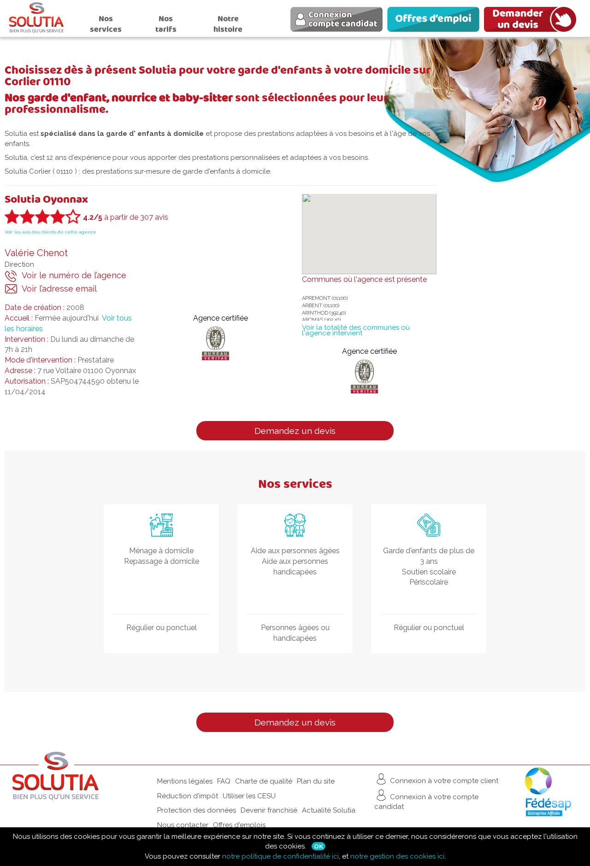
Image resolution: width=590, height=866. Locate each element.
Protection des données (196, 810)
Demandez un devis (295, 431)
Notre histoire (227, 23)
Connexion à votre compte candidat (426, 802)
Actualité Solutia (328, 810)
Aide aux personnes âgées (295, 550)
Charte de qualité (263, 781)
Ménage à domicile (161, 550)
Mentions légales (184, 781)
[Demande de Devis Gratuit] (532, 21)
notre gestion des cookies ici (397, 856)
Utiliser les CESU (249, 796)
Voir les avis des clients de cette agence (50, 231)
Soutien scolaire (429, 572)
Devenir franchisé (269, 810)
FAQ (223, 781)
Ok (318, 846)
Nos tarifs (166, 23)
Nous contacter (182, 825)
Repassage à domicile (161, 561)
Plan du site (316, 781)
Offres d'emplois (239, 825)
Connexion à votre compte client (443, 781)
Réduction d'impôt (187, 796)
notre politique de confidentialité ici (280, 856)
